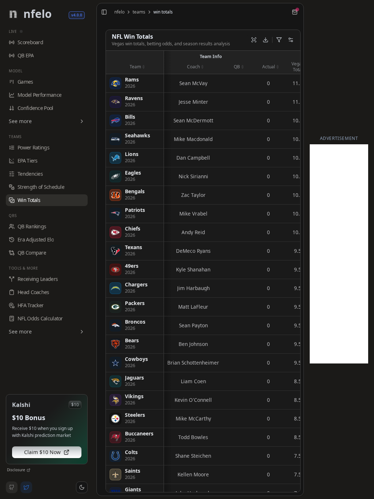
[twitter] (26, 487)
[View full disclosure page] (28, 470)
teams (139, 12)
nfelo (119, 12)
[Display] (291, 40)
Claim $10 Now (42, 452)
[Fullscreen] (254, 40)
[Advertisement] (339, 253)
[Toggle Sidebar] (93, 249)
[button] (82, 487)
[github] (12, 487)
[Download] (265, 40)
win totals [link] (163, 12)
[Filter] (279, 40)
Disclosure (16, 469)
